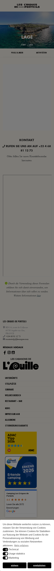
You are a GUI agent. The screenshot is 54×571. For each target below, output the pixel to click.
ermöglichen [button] (39, 565)
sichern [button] (14, 565)
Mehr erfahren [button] (21, 545)
